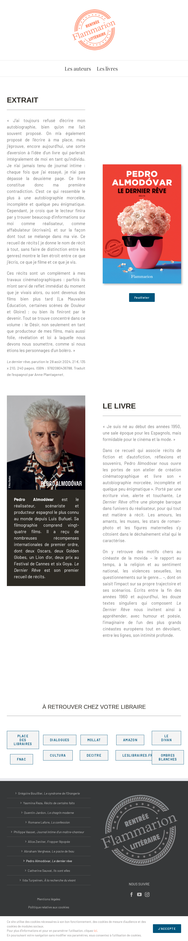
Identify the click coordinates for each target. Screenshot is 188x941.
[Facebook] (131, 894)
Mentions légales (48, 899)
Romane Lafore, (49, 822)
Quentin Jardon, (49, 813)
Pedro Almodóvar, (49, 861)
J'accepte (167, 928)
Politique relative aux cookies (48, 907)
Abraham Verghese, (49, 851)
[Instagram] (147, 894)
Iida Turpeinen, (49, 880)
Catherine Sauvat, (49, 870)
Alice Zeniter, (49, 842)
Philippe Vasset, (49, 832)
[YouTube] (139, 894)
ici (95, 930)
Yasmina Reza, (49, 803)
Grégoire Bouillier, (49, 793)
